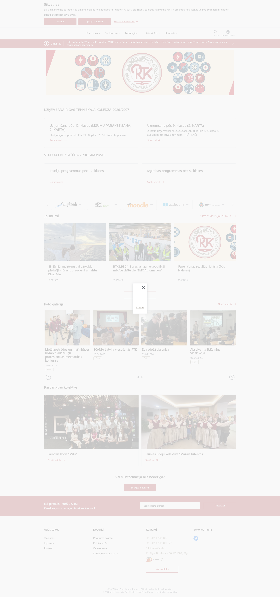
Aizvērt (140, 307)
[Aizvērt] (143, 287)
